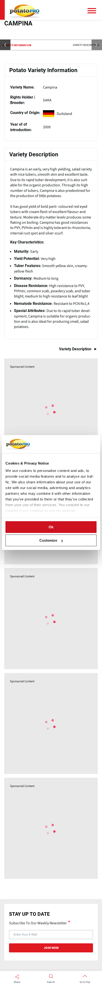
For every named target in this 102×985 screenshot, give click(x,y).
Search (51, 982)
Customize (48, 540)
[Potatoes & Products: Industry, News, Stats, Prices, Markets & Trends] (24, 10)
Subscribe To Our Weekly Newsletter (38, 923)
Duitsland (64, 113)
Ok (51, 527)
